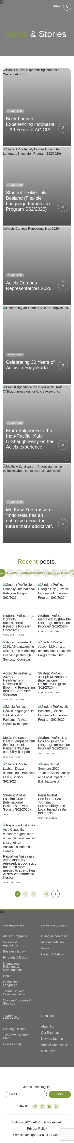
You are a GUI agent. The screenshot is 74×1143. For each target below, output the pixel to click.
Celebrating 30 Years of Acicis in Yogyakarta (30, 364)
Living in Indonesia (54, 936)
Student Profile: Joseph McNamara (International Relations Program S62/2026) (52, 680)
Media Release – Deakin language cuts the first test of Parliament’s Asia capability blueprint (19, 745)
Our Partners (50, 1032)
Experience (19, 573)
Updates (64, 573)
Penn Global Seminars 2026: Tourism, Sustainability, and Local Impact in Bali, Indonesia (53, 804)
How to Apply (12, 1044)
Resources (48, 1051)
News (28, 573)
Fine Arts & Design (16, 957)
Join (60, 1094)
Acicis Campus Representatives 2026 (28, 285)
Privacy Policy (37, 1128)
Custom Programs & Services (17, 1002)
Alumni (10, 573)
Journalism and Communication (14, 993)
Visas (45, 948)
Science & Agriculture (10, 944)
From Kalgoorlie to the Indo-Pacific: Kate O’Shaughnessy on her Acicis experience (29, 439)
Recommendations (37, 573)
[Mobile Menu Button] (56, 6)
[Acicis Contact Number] (67, 7)
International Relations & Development (12, 966)
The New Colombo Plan (16, 1036)
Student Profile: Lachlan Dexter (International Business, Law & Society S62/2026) (17, 802)
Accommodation (52, 942)
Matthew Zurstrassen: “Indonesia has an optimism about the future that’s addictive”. (29, 518)
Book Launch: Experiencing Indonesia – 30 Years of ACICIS (30, 124)
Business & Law (14, 951)
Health (7, 976)
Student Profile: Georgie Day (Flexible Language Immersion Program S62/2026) (54, 621)
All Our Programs (15, 936)
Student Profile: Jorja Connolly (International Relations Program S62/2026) (18, 623)
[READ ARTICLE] (19, 597)
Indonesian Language (11, 983)
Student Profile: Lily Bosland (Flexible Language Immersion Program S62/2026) (28, 201)
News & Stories (52, 1038)
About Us (47, 1026)
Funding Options (14, 1029)
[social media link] (35, 1106)
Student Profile (55, 573)
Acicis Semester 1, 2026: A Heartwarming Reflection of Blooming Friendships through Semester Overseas (19, 683)
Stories (46, 573)
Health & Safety (52, 954)
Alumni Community (54, 1044)
